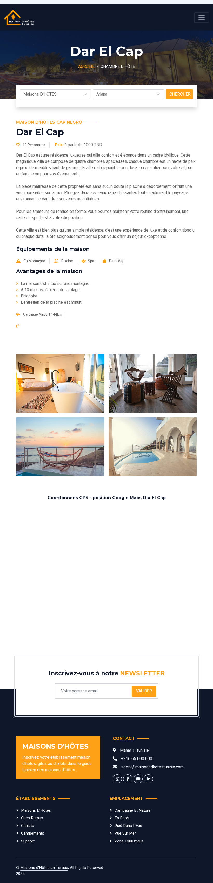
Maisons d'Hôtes (36, 810)
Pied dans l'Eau (128, 826)
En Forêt (122, 818)
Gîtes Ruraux (32, 818)
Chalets (27, 826)
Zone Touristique (129, 841)
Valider (144, 691)
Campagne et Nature (132, 810)
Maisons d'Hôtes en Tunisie (44, 867)
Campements (32, 833)
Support (28, 841)
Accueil (86, 67)
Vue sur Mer (125, 833)
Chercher (180, 94)
